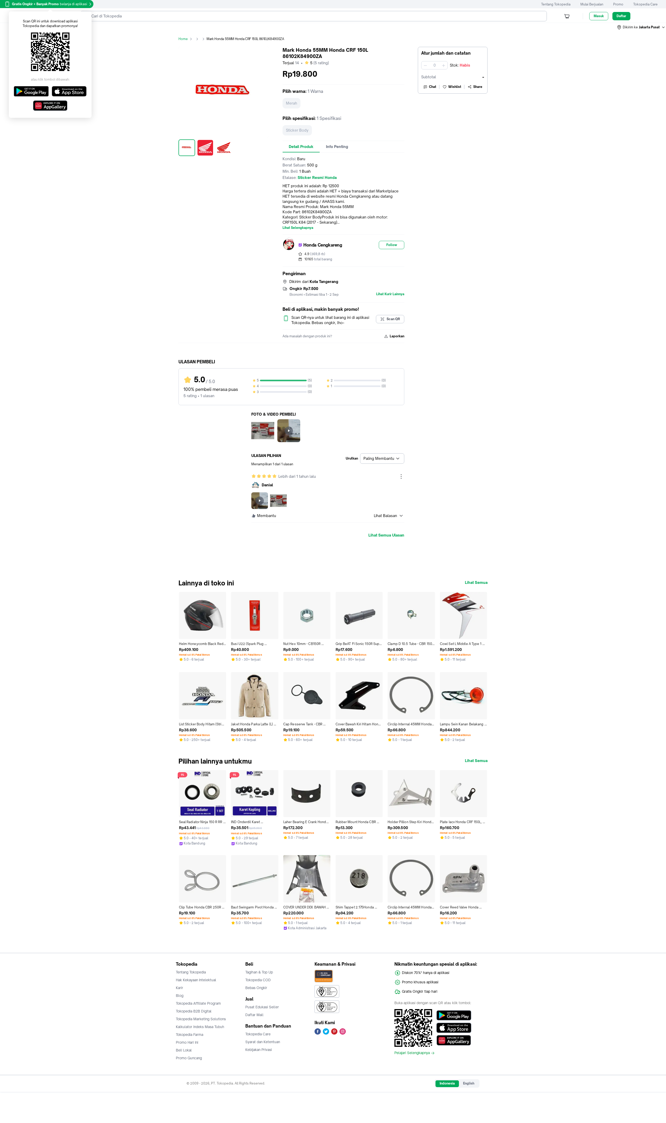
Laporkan (397, 336)
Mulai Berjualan (591, 4)
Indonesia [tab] (447, 1083)
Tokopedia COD (258, 980)
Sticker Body (297, 130)
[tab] (301, 146)
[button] (641, 27)
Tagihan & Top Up (259, 972)
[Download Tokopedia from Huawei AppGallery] (453, 1040)
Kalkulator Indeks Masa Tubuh (200, 1027)
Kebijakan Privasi (258, 1050)
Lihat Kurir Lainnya (390, 294)
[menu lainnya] (401, 476)
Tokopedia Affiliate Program (198, 1003)
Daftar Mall (254, 1015)
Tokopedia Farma (189, 1034)
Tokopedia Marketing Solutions (201, 1019)
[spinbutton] (434, 65)
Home (183, 39)
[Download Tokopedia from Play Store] (453, 1015)
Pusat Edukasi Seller (262, 1007)
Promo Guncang (189, 1058)
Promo (618, 4)
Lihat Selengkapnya (298, 228)
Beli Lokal (184, 1050)
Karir (179, 988)
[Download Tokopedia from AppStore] (453, 1028)
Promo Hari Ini (187, 1042)
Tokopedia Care (645, 4)
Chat (432, 87)
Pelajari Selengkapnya (412, 1053)
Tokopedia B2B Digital (194, 1011)
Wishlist (454, 87)
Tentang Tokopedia (556, 4)
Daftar (621, 16)
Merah (291, 103)
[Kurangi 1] (425, 65)
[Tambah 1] (443, 65)
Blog (179, 995)
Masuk (599, 16)
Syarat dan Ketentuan (262, 1042)
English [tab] (468, 1083)
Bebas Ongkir (256, 988)
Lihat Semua (476, 582)
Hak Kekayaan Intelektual (196, 980)
